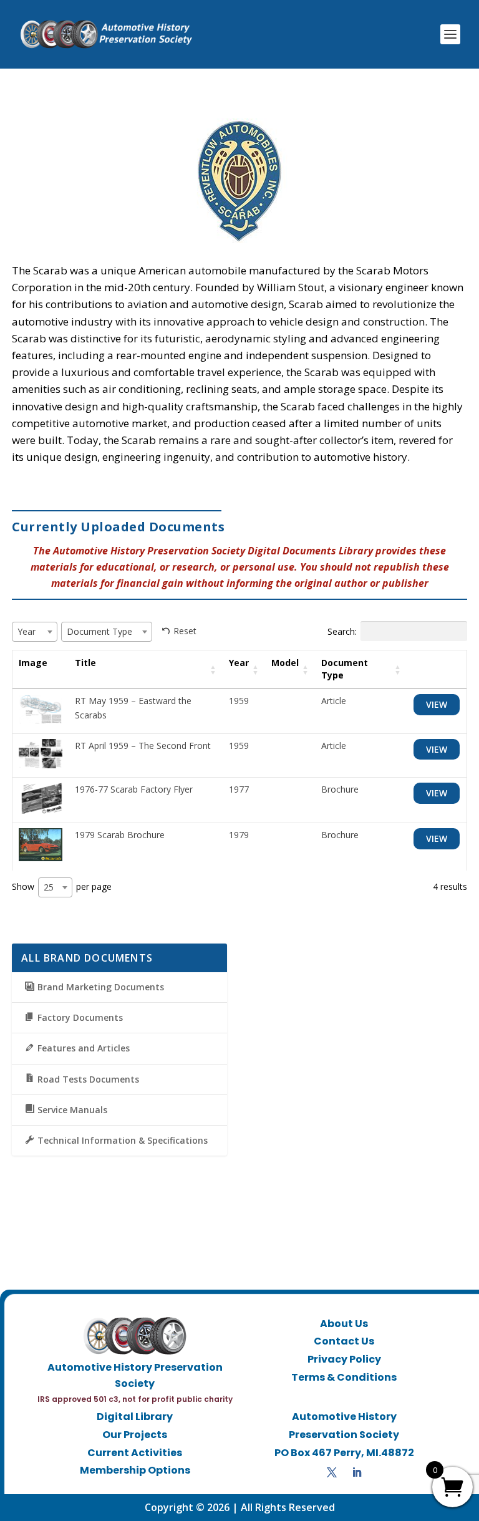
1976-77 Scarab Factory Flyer (134, 789)
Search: (342, 631)
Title (85, 663)
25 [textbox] (49, 887)
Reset (184, 631)
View (436, 704)
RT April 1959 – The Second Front (143, 745)
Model (285, 663)
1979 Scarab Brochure (120, 835)
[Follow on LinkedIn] (357, 1472)
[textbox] (30, 631)
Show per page (62, 886)
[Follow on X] (332, 1472)
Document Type (344, 669)
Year (239, 663)
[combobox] (34, 632)
